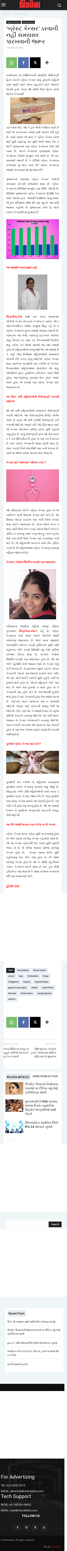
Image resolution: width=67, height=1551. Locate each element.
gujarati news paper (17, 987)
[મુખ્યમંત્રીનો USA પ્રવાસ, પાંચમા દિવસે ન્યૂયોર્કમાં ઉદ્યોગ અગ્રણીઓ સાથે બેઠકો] (14, 1105)
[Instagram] (26, 1527)
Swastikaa (56, 1546)
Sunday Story (28, 22)
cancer (11, 976)
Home (7, 13)
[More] (47, 62)
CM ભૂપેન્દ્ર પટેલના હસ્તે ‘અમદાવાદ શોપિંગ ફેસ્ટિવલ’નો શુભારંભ (43, 1052)
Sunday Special (44, 993)
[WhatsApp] (11, 62)
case (21, 976)
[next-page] (13, 1140)
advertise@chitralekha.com (26, 1491)
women (11, 999)
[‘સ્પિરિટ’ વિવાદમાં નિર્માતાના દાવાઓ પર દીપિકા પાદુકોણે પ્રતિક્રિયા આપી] (14, 1088)
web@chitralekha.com (23, 1510)
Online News (27, 993)
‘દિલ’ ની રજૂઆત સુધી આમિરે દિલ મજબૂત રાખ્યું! (31, 1321)
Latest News (47, 987)
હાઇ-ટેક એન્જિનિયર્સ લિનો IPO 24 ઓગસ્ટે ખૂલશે (32, 1342)
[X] (35, 62)
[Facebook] (23, 62)
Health (34, 987)
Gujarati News (41, 981)
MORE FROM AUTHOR (45, 1076)
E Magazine (13, 981)
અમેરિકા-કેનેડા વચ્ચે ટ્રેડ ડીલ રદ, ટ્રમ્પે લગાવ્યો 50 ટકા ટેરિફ (33, 1353)
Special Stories (20, 13)
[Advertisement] (33, 927)
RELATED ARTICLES (18, 1077)
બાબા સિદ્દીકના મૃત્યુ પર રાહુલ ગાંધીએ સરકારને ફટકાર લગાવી (16, 1052)
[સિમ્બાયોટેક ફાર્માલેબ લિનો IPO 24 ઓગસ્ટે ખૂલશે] (14, 1127)
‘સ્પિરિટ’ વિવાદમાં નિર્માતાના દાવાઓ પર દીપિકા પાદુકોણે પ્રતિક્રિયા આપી (41, 1088)
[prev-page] (7, 1140)
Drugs (45, 976)
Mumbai (12, 993)
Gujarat (26, 981)
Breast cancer (39, 970)
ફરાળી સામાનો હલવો (17, 1364)
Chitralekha (33, 976)
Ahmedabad (23, 970)
